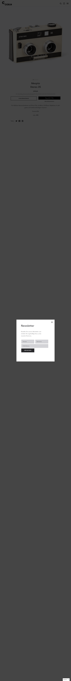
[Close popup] (52, 322)
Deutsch (65, 679)
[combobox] (66, 679)
